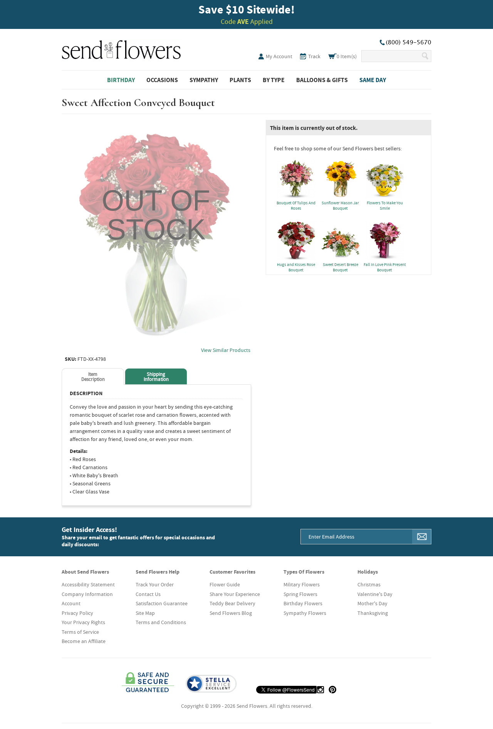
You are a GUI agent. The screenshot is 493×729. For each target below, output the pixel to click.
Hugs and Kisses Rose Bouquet (296, 267)
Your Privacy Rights (83, 622)
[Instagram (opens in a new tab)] (320, 690)
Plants (240, 80)
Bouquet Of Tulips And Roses (296, 205)
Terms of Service (80, 631)
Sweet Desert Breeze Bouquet (340, 267)
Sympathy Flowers (304, 612)
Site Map (145, 612)
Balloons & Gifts (322, 80)
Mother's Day (372, 603)
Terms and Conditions (161, 622)
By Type (274, 80)
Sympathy (203, 80)
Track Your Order (155, 584)
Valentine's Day (374, 594)
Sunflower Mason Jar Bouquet (340, 205)
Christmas (369, 584)
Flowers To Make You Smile (385, 205)
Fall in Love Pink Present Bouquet (385, 267)
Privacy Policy (77, 612)
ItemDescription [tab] (93, 376)
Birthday (121, 80)
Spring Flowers (300, 594)
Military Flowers (301, 584)
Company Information (87, 594)
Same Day (372, 80)
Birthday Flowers (302, 603)
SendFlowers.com (121, 48)
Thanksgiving (372, 612)
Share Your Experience (235, 594)
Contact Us (148, 594)
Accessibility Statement (88, 584)
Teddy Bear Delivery (232, 603)
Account (71, 603)
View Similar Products (225, 350)
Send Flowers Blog (231, 612)
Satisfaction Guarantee (162, 603)
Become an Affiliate (84, 641)
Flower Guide (225, 584)
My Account (279, 56)
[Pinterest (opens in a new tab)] (332, 690)
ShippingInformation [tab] (156, 376)
